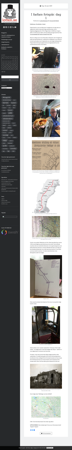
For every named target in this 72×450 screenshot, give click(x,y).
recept (9, 137)
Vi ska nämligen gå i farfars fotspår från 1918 (41, 34)
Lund (14, 125)
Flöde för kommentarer (5, 202)
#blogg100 (6, 97)
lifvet (9, 125)
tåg (8, 151)
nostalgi (5, 135)
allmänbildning (7, 100)
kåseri (4, 125)
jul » (4, 71)
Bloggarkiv (4, 32)
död (14, 105)
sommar (10, 143)
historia (10, 110)
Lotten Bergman (44, 20)
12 (7, 64)
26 (7, 68)
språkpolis (12, 145)
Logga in (2, 198)
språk (5, 146)
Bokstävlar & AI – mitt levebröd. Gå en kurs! (9, 179)
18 (4, 66)
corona (8, 105)
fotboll (4, 110)
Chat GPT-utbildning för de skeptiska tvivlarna (8, 36)
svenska (13, 148)
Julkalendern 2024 (6, 123)
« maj (2, 71)
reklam (14, 137)
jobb (10, 113)
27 (9, 68)
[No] (70, 448)
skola (4, 143)
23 (16, 66)
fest (9, 107)
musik (10, 132)
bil (3, 105)
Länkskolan (3, 186)
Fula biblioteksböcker (5, 172)
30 (16, 68)
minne (9, 127)
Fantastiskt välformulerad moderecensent (9, 159)
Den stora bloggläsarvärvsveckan (7, 181)
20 (9, 66)
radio (4, 137)
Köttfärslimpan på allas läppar (6, 184)
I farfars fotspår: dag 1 (46, 16)
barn (14, 100)
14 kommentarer (47, 433)
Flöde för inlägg (4, 200)
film (14, 107)
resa (5, 140)
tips (3, 151)
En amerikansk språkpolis (6, 170)
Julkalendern (7, 119)
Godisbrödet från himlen (6, 183)
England (4, 107)
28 (11, 68)
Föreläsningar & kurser (6, 39)
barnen (5, 103)
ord (11, 135)
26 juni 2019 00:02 (54, 20)
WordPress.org (4, 203)
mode (11, 130)
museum (4, 132)
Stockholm (5, 148)
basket (13, 103)
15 (14, 64)
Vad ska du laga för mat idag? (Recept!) (8, 191)
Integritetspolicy (5, 42)
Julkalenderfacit (5, 44)
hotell (4, 113)
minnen (5, 130)
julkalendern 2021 (6, 121)
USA (13, 151)
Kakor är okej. (50, 447)
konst (14, 123)
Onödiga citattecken (5, 160)
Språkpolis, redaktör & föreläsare (6, 47)
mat (4, 127)
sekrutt (11, 140)
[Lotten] (10, 22)
